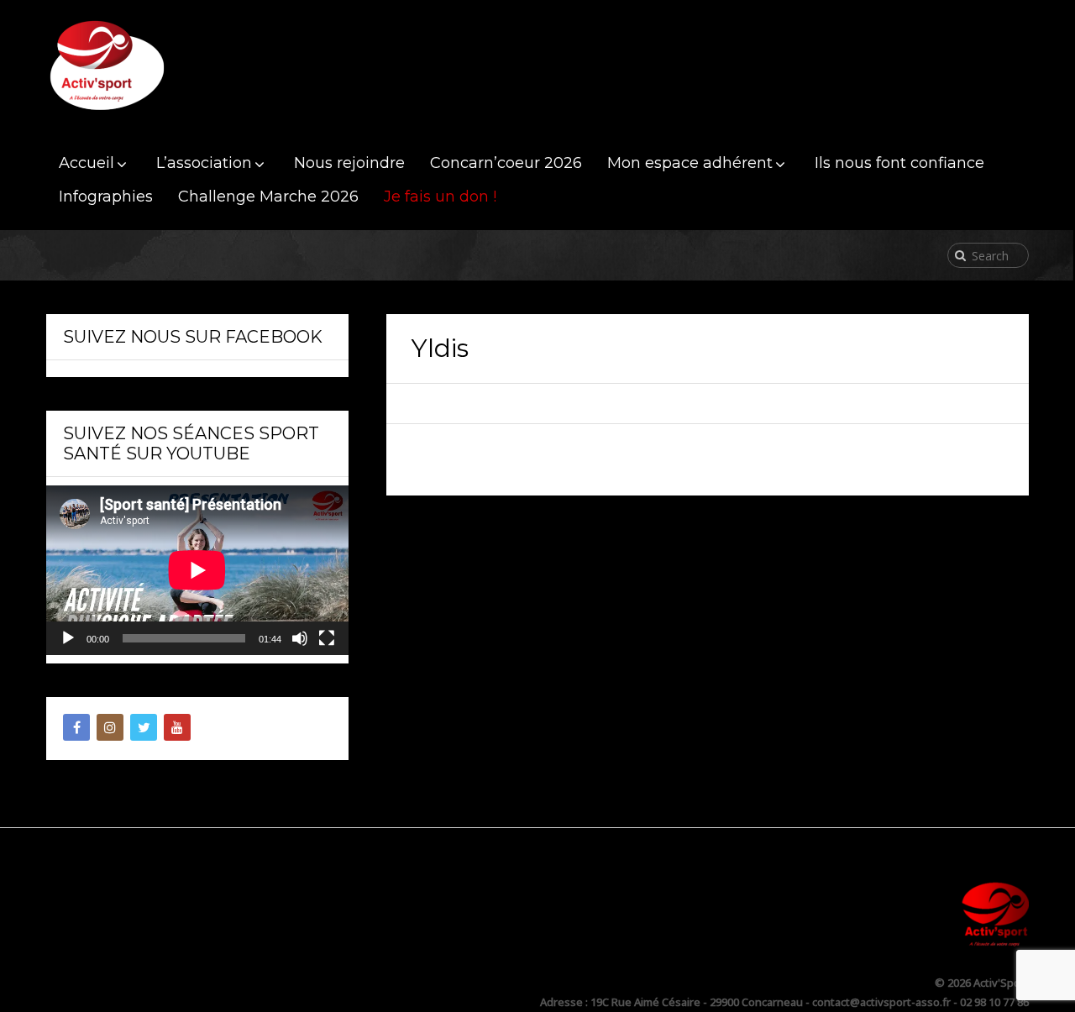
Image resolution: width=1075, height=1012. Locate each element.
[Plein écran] (326, 638)
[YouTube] (177, 727)
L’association (204, 163)
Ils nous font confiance (899, 163)
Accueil (86, 163)
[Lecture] (68, 638)
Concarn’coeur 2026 (506, 163)
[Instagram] (110, 727)
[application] (197, 570)
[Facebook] (76, 727)
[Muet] (299, 638)
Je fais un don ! (440, 196)
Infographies (106, 196)
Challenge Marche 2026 (268, 196)
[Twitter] (143, 727)
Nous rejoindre (349, 163)
